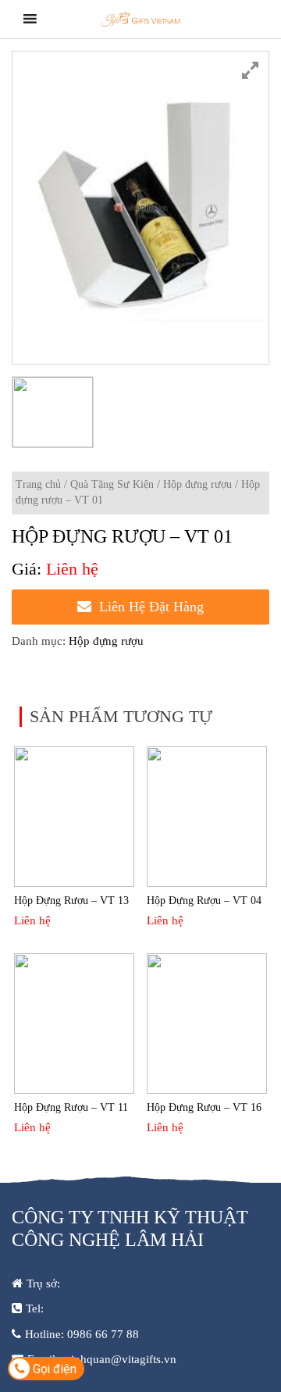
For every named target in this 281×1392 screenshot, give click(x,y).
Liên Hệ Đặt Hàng (151, 606)
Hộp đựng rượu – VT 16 (204, 1107)
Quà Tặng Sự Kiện (112, 484)
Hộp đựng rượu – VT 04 (204, 900)
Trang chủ (38, 484)
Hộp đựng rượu (197, 484)
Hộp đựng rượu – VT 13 (71, 900)
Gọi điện (53, 1369)
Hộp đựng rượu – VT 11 (71, 1107)
